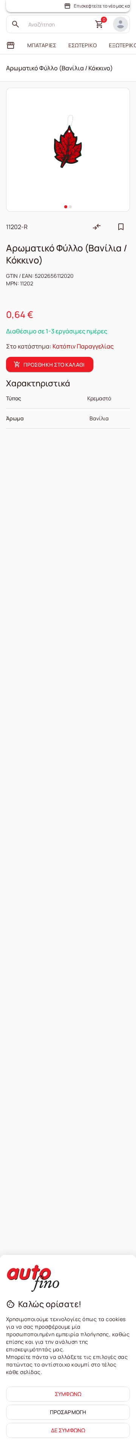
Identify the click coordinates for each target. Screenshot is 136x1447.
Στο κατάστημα (27, 346)
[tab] (10, 45)
